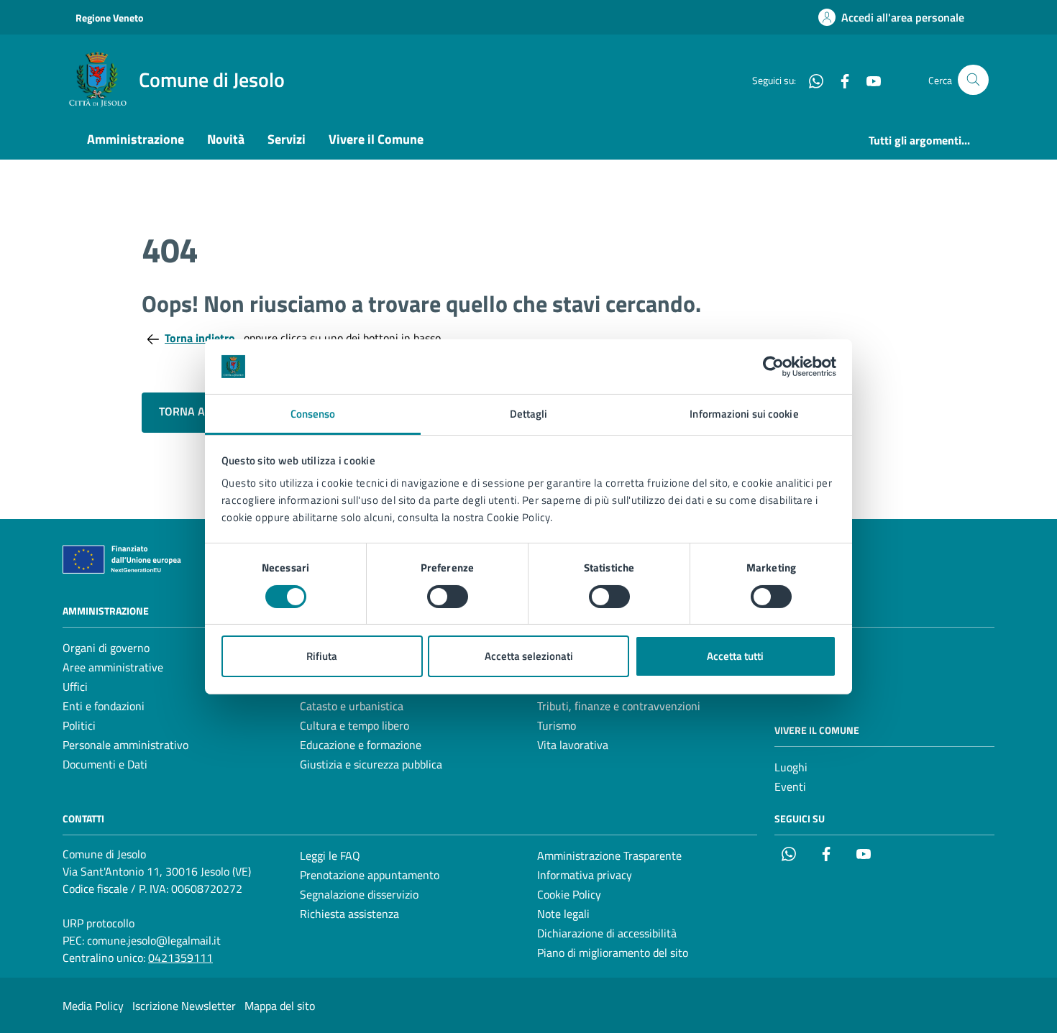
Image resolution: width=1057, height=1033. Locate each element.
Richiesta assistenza (349, 913)
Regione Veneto (109, 17)
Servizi (286, 139)
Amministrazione (135, 139)
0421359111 (180, 957)
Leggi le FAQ (330, 855)
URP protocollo (98, 923)
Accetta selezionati (529, 656)
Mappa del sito (279, 1005)
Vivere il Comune (376, 139)
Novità (225, 139)
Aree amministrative (113, 667)
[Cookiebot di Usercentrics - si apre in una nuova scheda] (773, 366)
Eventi (790, 786)
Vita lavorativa (572, 744)
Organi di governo (106, 647)
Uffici (75, 686)
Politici (79, 725)
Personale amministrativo (125, 744)
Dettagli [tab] (529, 413)
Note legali (563, 913)
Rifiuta (321, 656)
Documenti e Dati (105, 764)
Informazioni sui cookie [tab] (744, 413)
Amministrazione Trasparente (609, 855)
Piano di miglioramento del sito (612, 952)
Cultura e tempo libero (354, 725)
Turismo (556, 725)
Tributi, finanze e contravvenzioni (618, 706)
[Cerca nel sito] (973, 80)
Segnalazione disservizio (359, 894)
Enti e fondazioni (104, 706)
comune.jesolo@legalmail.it (154, 940)
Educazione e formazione (360, 744)
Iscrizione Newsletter (184, 1005)
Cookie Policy (569, 894)
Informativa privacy (584, 874)
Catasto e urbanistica (351, 706)
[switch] (447, 596)
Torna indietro (201, 337)
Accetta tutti (735, 656)
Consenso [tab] (313, 413)
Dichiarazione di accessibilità (607, 933)
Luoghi (790, 767)
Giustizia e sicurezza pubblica (371, 764)
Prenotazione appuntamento (369, 874)
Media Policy (93, 1005)
